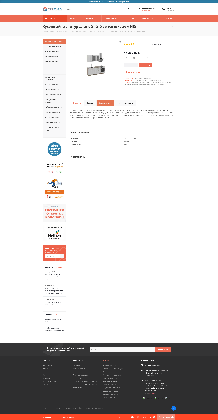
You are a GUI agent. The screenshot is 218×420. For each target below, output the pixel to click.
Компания (47, 360)
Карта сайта (77, 388)
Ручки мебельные (110, 381)
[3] (129, 44)
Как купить (77, 365)
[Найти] (128, 9)
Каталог (106, 360)
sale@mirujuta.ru (151, 370)
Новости (46, 369)
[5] (134, 44)
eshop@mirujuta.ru (152, 373)
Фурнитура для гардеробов (113, 372)
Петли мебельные (110, 378)
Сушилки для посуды (111, 394)
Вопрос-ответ (78, 378)
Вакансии (46, 378)
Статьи (45, 375)
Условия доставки (80, 372)
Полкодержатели (109, 384)
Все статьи (60, 315)
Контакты (46, 384)
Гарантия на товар (80, 375)
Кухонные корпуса (110, 365)
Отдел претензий (49, 381)
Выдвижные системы (111, 388)
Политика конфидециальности (85, 381)
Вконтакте (173, 408)
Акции (45, 372)
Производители (109, 397)
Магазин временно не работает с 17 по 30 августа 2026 (54, 276)
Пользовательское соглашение (85, 384)
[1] (125, 44)
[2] (127, 44)
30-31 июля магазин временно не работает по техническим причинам (54, 290)
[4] (131, 44)
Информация (78, 360)
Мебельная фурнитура (112, 375)
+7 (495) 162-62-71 (149, 8)
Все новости (59, 267)
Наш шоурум (47, 365)
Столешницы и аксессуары (113, 369)
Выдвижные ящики (110, 391)
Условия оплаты (79, 369)
